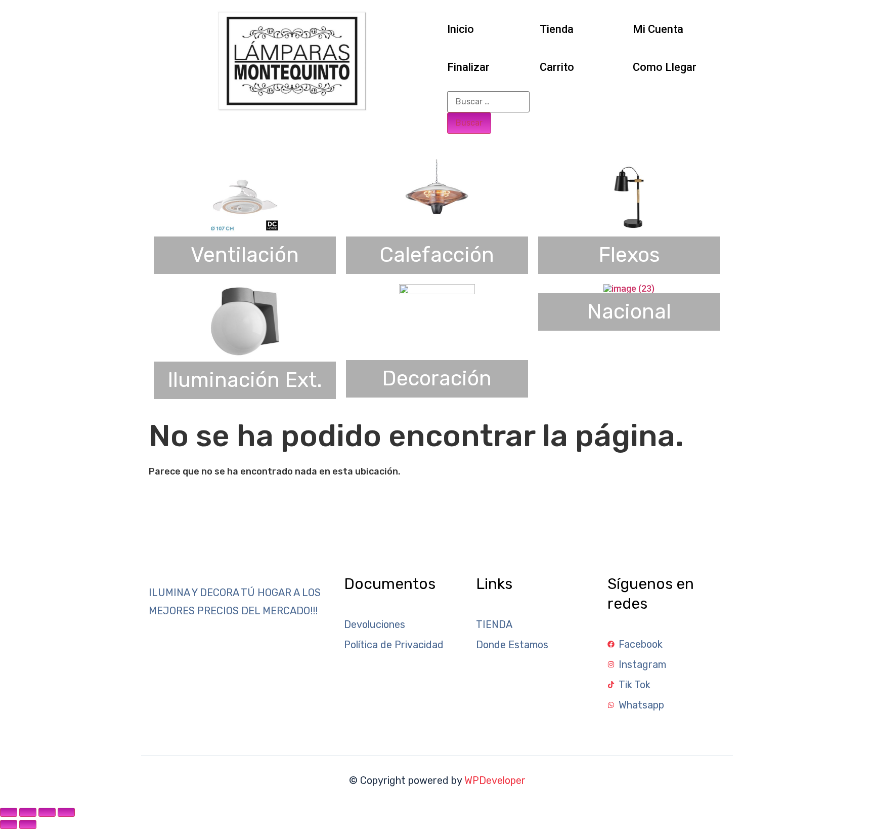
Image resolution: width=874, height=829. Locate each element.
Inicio (460, 29)
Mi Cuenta (658, 29)
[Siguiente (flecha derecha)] (27, 824)
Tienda (557, 29)
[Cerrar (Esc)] (66, 812)
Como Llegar (664, 67)
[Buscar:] (488, 101)
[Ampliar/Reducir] (8, 812)
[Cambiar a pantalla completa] (27, 812)
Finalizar (468, 67)
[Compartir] (47, 812)
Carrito (557, 67)
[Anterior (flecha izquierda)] (8, 824)
